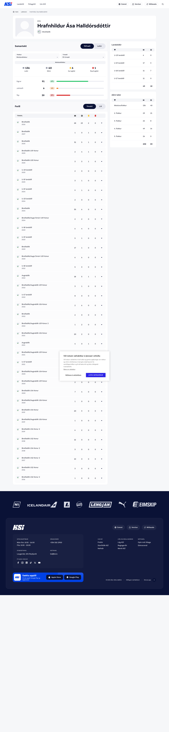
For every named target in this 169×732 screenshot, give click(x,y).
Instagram (22, 562)
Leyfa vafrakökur (95, 375)
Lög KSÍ (121, 542)
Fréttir (100, 542)
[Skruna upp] (154, 580)
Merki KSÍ (121, 548)
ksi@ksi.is (53, 554)
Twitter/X (35, 562)
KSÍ (8, 4)
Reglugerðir (122, 545)
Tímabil (65, 54)
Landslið (20, 4)
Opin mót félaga (144, 542)
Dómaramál (142, 545)
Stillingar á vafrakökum (133, 580)
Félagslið (32, 4)
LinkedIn (26, 562)
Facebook (18, 562)
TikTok (31, 562)
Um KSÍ (43, 4)
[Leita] (163, 4)
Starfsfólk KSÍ (103, 545)
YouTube (39, 562)
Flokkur (19, 54)
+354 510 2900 (56, 542)
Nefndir (101, 548)
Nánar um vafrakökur (69, 369)
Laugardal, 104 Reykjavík (27, 554)
